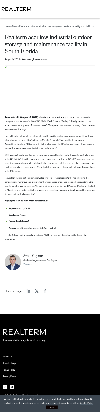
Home (7, 26)
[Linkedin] (28, 291)
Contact (26, 264)
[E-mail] (53, 291)
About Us (7, 356)
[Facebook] (45, 291)
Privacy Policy (9, 376)
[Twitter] (37, 291)
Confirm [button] (51, 407)
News (14, 26)
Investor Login (9, 363)
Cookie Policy (86, 402)
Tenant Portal (9, 369)
